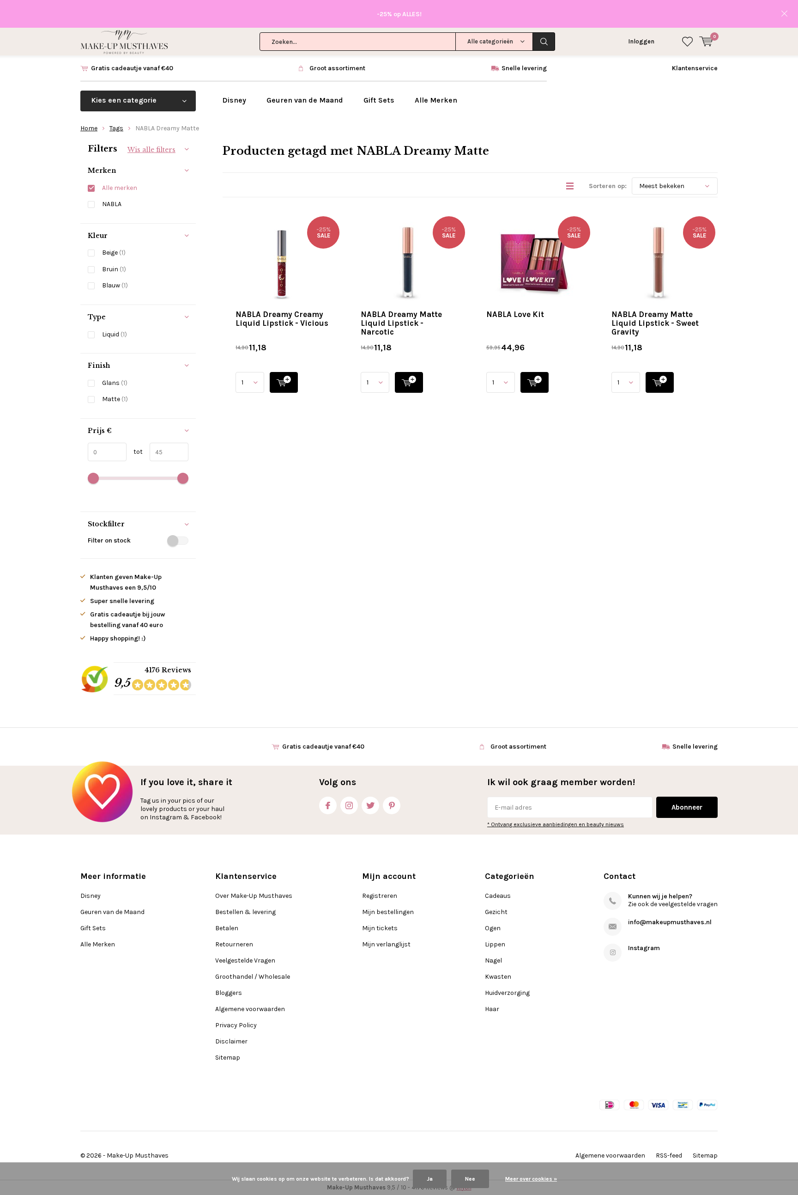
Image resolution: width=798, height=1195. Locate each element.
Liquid (114, 334)
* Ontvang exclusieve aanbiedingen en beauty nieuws (555, 824)
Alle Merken (436, 100)
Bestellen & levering (245, 912)
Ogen (493, 928)
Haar (492, 1009)
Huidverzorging (507, 993)
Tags (116, 128)
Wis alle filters (151, 150)
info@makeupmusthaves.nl (670, 922)
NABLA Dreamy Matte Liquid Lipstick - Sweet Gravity (655, 323)
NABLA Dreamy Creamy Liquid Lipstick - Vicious (282, 319)
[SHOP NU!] (284, 382)
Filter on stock (109, 540)
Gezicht (496, 912)
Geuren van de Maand (304, 100)
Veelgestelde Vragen (245, 960)
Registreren (379, 896)
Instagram (349, 805)
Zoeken (544, 41)
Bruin (114, 269)
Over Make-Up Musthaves (253, 896)
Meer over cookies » (531, 1179)
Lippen (495, 944)
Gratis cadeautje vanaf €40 (132, 68)
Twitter (370, 805)
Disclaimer (231, 1041)
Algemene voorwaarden (250, 1009)
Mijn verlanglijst (386, 944)
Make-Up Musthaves (138, 1155)
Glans (114, 383)
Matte (115, 399)
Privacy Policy (236, 1025)
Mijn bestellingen (388, 912)
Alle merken (119, 188)
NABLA (111, 204)
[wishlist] (687, 41)
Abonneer (686, 807)
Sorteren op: (608, 186)
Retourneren (234, 944)
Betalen (226, 928)
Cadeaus (498, 896)
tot (135, 452)
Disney (234, 100)
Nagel (493, 960)
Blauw (115, 285)
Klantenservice (695, 68)
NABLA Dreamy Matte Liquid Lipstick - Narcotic (401, 323)
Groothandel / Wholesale (252, 977)
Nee (470, 1179)
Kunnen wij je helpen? (660, 896)
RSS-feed (669, 1155)
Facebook (328, 805)
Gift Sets (378, 100)
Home (88, 128)
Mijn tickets (380, 928)
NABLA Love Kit (515, 314)
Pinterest (391, 805)
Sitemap (227, 1057)
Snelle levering (524, 68)
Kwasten (498, 977)
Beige (114, 252)
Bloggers (228, 993)
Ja (430, 1179)
